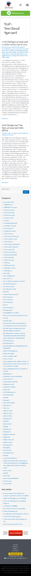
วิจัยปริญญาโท (7, 432)
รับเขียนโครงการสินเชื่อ (9, 387)
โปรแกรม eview (7, 481)
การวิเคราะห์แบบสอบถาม (9, 252)
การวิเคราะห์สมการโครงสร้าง (10, 247)
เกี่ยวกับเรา (15, 547)
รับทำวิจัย (5, 318)
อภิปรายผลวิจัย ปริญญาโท (10, 458)
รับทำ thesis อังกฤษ (8, 307)
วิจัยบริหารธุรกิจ (7, 424)
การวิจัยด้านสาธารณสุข (9, 231)
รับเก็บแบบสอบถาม (8, 379)
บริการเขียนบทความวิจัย (9, 289)
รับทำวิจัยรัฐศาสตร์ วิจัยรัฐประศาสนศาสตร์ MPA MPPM (13, 128)
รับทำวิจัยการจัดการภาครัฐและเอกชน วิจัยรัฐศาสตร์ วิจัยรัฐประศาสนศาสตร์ (15, 50)
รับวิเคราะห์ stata (7, 359)
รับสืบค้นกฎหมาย (7, 374)
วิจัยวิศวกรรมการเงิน (8, 439)
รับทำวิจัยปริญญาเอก (8, 340)
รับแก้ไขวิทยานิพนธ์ (8, 395)
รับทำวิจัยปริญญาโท (8, 343)
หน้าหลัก (15, 545)
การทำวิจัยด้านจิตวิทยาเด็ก (10, 223)
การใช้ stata (6, 262)
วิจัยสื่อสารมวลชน (7, 442)
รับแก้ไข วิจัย (6, 389)
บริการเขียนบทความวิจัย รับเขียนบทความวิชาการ (16, 514)
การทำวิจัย (6, 220)
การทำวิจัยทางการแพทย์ (9, 226)
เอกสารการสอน (7, 470)
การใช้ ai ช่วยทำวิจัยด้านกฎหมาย (11, 516)
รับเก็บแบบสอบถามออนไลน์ (10, 381)
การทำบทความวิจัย (8, 218)
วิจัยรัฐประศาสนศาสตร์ (9, 434)
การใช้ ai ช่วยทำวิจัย (8, 257)
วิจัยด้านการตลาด (7, 413)
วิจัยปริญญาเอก (7, 429)
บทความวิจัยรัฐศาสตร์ (9, 276)
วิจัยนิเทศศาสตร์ (7, 418)
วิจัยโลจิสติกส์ (6, 447)
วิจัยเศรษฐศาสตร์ (7, 445)
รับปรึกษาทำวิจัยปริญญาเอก (10, 351)
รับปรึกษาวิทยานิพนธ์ (8, 353)
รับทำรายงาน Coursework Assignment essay (15, 315)
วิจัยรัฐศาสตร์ (6, 437)
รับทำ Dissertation (8, 302)
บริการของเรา (15, 550)
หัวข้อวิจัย (5, 455)
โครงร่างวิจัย (6, 475)
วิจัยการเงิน (6, 408)
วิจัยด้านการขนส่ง (7, 410)
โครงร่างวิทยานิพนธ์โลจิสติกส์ (10, 478)
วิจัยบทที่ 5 (6, 421)
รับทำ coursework (8, 299)
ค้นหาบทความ (5, 189)
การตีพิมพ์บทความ (8, 204)
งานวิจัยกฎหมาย (7, 270)
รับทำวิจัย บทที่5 (7, 320)
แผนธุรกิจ (5, 473)
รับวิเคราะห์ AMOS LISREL (10, 356)
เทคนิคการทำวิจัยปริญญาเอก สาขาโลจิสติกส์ (14, 498)
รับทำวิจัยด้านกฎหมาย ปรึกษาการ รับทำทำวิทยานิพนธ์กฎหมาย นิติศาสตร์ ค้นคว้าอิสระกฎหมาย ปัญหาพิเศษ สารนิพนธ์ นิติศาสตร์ (14, 336)
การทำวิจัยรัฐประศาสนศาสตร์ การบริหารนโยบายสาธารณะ (15, 43)
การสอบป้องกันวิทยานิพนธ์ (10, 255)
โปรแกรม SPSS (7, 483)
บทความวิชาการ (7, 278)
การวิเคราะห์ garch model (10, 239)
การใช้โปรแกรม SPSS (9, 265)
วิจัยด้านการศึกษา (7, 416)
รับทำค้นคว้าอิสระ (7, 310)
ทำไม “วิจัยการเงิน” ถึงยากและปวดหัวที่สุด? (14, 508)
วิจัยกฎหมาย (6, 400)
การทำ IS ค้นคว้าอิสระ (9, 212)
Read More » (5, 118)
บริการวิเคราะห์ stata (8, 286)
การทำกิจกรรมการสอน (9, 215)
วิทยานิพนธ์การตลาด (8, 453)
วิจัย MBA (5, 397)
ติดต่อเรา (15, 548)
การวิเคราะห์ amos (8, 233)
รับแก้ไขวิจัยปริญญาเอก (9, 392)
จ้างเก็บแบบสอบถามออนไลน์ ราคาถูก (12, 524)
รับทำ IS (5, 305)
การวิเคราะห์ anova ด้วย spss (11, 236)
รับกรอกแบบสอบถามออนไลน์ (10, 294)
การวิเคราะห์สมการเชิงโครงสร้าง (11, 244)
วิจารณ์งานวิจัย (7, 450)
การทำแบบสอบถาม (8, 228)
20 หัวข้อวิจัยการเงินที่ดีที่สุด (10, 506)
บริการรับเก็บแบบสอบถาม (9, 284)
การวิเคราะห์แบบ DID (8, 249)
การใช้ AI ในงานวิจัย (8, 260)
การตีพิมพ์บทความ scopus (10, 207)
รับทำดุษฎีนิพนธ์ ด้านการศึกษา (11, 313)
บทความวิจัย (6, 273)
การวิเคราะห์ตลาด (8, 241)
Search (26, 192)
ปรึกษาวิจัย (6, 291)
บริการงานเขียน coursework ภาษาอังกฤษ (14, 281)
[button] (20, 5)
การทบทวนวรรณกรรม (9, 210)
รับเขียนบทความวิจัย (8, 384)
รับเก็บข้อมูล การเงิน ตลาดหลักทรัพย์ (12, 376)
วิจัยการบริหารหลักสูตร (9, 402)
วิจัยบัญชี (5, 426)
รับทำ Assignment (8, 297)
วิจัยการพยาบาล (7, 405)
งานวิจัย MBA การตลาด (9, 268)
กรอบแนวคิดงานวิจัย (8, 202)
